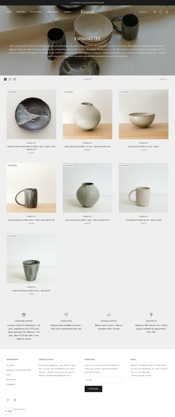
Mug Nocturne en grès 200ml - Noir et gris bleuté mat (31, 220)
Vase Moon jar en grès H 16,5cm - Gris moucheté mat (87, 146)
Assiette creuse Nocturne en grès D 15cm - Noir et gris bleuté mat (31, 148)
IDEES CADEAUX (53, 12)
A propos (11, 365)
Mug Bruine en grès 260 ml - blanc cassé (143, 220)
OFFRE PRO (20, 12)
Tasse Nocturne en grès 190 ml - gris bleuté (31, 291)
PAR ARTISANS (35, 12)
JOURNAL (68, 12)
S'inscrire (93, 388)
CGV (9, 374)
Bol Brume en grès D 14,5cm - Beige (144, 146)
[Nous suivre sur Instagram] (15, 400)
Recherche (11, 379)
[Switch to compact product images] (14, 79)
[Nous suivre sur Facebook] (8, 400)
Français (142, 12)
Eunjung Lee (31, 143)
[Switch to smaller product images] (10, 79)
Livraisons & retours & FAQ (18, 370)
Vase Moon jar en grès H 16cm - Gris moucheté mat (87, 220)
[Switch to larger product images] (5, 79)
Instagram (11, 384)
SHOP (9, 12)
